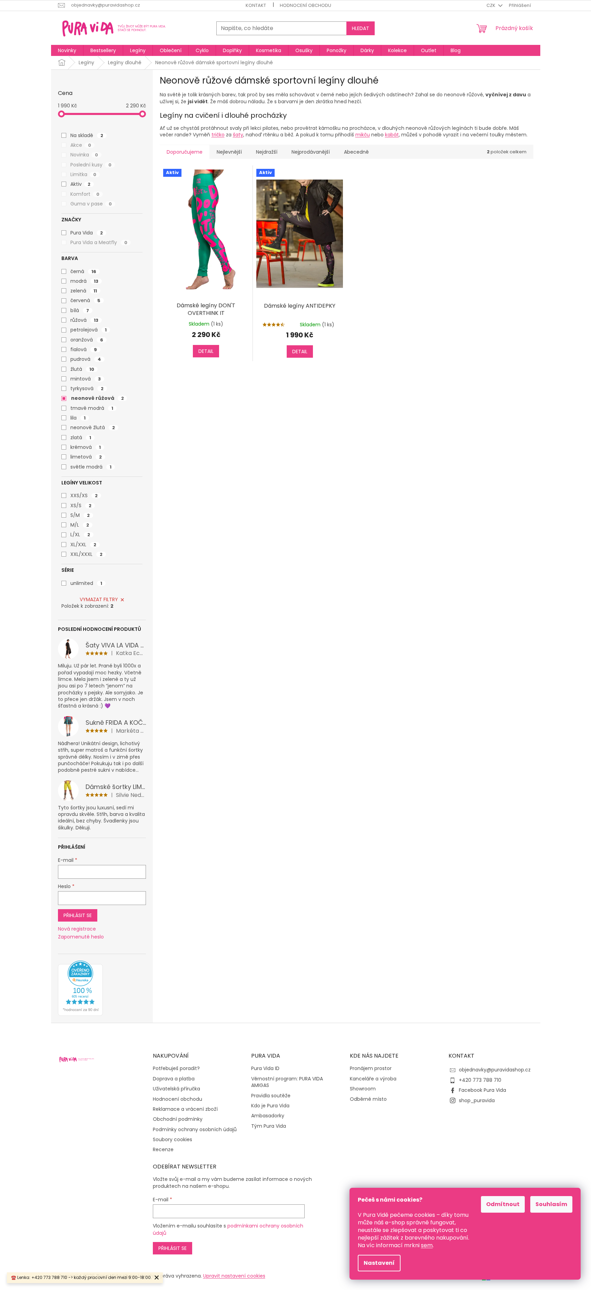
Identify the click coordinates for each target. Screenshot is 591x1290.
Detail (206, 351)
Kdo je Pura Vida (270, 1106)
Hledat (360, 28)
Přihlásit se (77, 915)
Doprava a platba (174, 1079)
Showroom (363, 1089)
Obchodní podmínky (178, 1119)
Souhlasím (551, 1204)
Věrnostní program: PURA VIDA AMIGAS (287, 1082)
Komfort (84, 194)
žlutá (82, 369)
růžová (84, 320)
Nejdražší (266, 151)
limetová (86, 456)
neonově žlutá (92, 427)
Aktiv (80, 184)
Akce (80, 145)
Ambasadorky (267, 1116)
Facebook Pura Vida (482, 1090)
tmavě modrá (91, 408)
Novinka (84, 154)
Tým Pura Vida (268, 1126)
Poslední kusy (90, 164)
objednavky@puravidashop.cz (495, 1069)
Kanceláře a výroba (373, 1079)
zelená (83, 290)
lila (78, 417)
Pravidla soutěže (270, 1095)
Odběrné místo (368, 1099)
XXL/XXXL (86, 554)
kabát (392, 134)
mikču (362, 134)
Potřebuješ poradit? (176, 1068)
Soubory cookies (172, 1139)
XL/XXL (83, 544)
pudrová (85, 359)
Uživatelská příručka (176, 1089)
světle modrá (90, 466)
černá (83, 271)
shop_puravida (477, 1100)
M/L (79, 524)
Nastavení (379, 1263)
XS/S (80, 505)
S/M (80, 515)
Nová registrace (77, 929)
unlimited (86, 583)
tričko (218, 134)
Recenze (163, 1149)
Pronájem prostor (371, 1068)
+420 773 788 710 (480, 1080)
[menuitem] (67, 50)
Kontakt (256, 5)
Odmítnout (503, 1204)
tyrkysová (87, 388)
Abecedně (356, 151)
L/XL (80, 534)
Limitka (83, 174)
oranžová (86, 339)
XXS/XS (84, 495)
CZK (491, 5)
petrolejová (88, 329)
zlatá (80, 437)
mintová (85, 378)
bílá (79, 310)
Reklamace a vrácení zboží (185, 1109)
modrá (84, 281)
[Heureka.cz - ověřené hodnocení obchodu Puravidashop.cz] (80, 988)
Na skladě (86, 135)
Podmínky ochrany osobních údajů (195, 1129)
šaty (238, 134)
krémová (85, 447)
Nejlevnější (229, 151)
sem (427, 1245)
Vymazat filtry (99, 599)
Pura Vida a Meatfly (98, 242)
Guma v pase (91, 203)
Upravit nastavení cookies (234, 1275)
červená (85, 300)
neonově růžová (97, 398)
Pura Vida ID (265, 1068)
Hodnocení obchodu (305, 5)
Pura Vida (86, 232)
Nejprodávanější (311, 151)
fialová (83, 349)
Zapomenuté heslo (81, 937)
